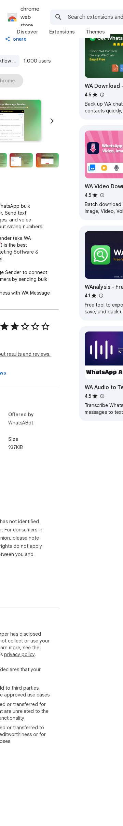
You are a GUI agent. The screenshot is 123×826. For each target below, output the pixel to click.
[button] (21, 160)
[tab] (28, 32)
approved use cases (27, 695)
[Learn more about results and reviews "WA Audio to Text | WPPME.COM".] (102, 396)
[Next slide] (52, 121)
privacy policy (19, 654)
